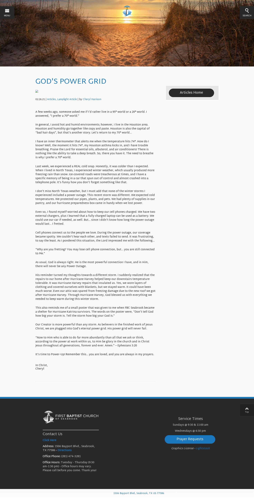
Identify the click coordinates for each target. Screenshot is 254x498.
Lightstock (203, 448)
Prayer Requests (190, 439)
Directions (65, 450)
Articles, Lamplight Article (62, 99)
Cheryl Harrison (92, 99)
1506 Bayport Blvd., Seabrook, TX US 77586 (138, 493)
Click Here (49, 440)
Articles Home (191, 93)
